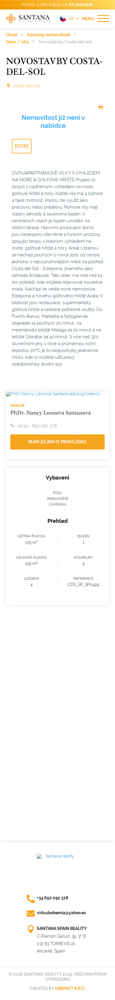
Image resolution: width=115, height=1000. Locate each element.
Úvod (11, 34)
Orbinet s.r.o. (70, 988)
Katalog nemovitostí (48, 34)
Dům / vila (17, 42)
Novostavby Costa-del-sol (65, 42)
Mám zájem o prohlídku (57, 442)
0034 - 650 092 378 (37, 425)
